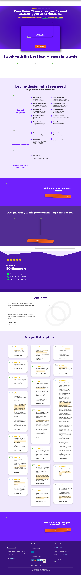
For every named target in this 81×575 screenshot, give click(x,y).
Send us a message (58, 547)
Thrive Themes (12, 558)
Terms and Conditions (35, 570)
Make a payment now (36, 565)
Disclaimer (48, 570)
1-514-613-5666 (63, 554)
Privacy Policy (42, 570)
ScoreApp (11, 560)
